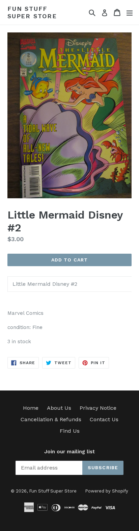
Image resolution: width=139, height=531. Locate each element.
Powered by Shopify (106, 491)
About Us (59, 408)
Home (30, 408)
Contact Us (104, 419)
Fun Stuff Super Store (32, 12)
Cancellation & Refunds (51, 419)
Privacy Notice (98, 408)
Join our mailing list (69, 452)
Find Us (70, 431)
